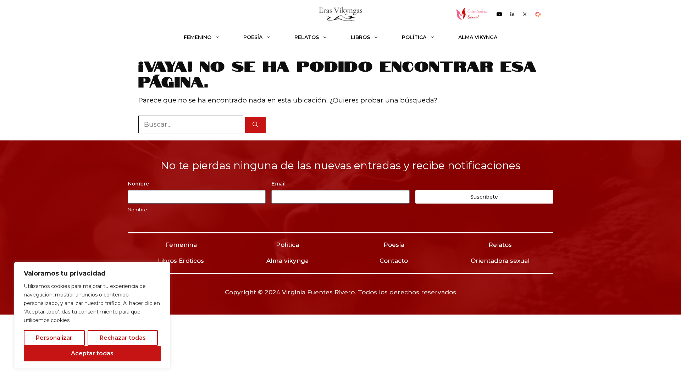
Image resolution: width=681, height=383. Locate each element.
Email (278, 184)
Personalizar (54, 337)
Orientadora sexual (500, 260)
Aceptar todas (92, 353)
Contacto (394, 260)
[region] (92, 315)
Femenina (181, 244)
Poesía (252, 37)
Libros (360, 37)
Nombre (137, 209)
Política (414, 37)
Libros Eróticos (181, 260)
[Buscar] (255, 125)
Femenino (197, 37)
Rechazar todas (123, 337)
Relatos (306, 37)
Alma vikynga (477, 37)
